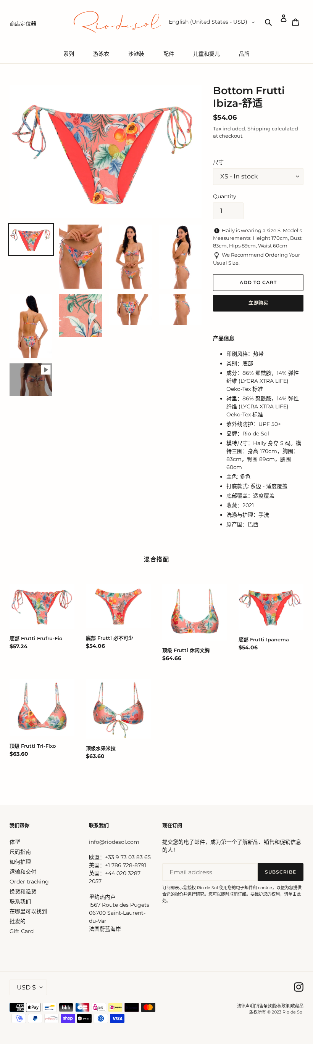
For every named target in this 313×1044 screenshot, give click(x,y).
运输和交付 (23, 871)
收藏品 (297, 1006)
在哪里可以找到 (28, 911)
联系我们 (20, 901)
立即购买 (258, 303)
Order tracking (29, 881)
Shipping (259, 128)
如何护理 (20, 861)
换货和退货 (23, 891)
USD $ (26, 987)
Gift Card (22, 931)
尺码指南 (20, 851)
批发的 (18, 921)
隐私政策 (281, 1006)
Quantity (224, 196)
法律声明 (245, 1006)
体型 (15, 841)
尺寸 (218, 162)
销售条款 (263, 1006)
